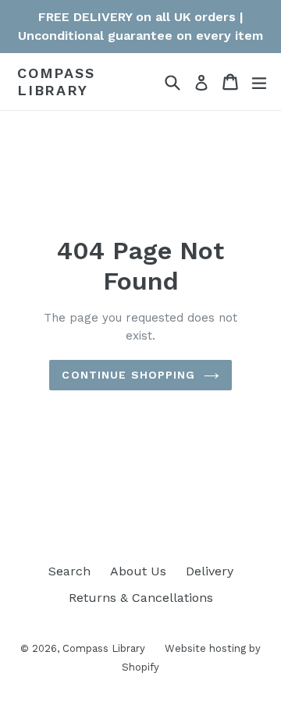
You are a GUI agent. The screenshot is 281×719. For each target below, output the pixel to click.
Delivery (209, 571)
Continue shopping (128, 374)
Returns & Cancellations (141, 597)
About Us (138, 571)
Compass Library (56, 81)
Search (69, 571)
